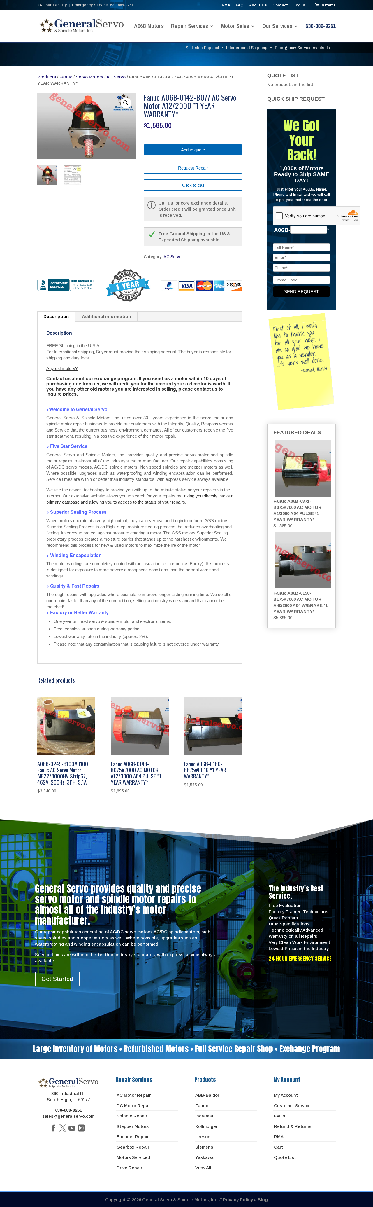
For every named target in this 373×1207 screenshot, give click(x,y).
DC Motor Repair (134, 1105)
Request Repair (193, 167)
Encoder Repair (133, 1136)
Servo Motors (89, 76)
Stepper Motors (133, 1126)
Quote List (285, 1157)
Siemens (204, 1147)
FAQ (240, 5)
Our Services (277, 27)
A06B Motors (149, 27)
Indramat (204, 1115)
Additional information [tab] (106, 316)
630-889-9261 (320, 27)
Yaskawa (204, 1157)
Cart (278, 1147)
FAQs (279, 1115)
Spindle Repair (132, 1115)
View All (203, 1167)
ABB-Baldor (207, 1095)
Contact (280, 5)
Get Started (57, 979)
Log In (299, 5)
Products (46, 76)
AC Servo (116, 76)
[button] (126, 103)
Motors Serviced (133, 1157)
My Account (286, 1095)
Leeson (202, 1136)
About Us (258, 5)
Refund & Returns (292, 1126)
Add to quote (193, 149)
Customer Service (292, 1105)
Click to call (193, 185)
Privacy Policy (238, 1199)
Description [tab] (56, 316)
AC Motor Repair (134, 1095)
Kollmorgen (207, 1126)
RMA (226, 5)
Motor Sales (235, 27)
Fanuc (65, 76)
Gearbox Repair (133, 1147)
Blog (263, 1199)
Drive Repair (129, 1167)
